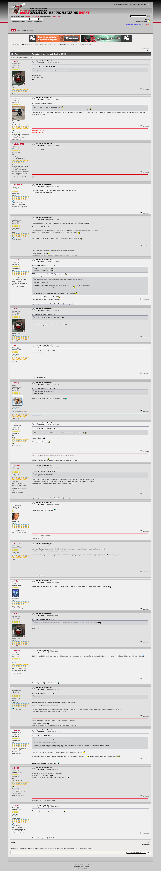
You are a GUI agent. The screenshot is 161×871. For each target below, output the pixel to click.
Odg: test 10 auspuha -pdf (44, 61)
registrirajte (36, 16)
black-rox (17, 98)
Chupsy (17, 503)
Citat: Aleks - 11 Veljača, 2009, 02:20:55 (43, 619)
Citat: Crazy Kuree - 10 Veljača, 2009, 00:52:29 (44, 66)
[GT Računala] (13, 238)
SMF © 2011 (80, 864)
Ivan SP (17, 345)
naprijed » (147, 48)
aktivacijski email (56, 16)
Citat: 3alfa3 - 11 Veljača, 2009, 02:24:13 (43, 693)
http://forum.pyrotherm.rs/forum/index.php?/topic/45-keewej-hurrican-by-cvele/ (53, 304)
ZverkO (16, 768)
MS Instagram (133, 4)
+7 (18, 100)
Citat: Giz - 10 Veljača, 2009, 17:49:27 (42, 276)
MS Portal (116, 4)
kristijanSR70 (19, 144)
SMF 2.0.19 (73, 864)
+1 (18, 146)
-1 (18, 507)
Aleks (16, 581)
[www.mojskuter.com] (13, 201)
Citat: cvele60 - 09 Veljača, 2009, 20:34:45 (43, 103)
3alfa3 (68, 44)
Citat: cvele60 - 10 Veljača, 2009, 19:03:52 (43, 314)
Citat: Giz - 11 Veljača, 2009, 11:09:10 (42, 735)
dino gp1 (17, 383)
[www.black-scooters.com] (13, 131)
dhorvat (17, 650)
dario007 (72, 44)
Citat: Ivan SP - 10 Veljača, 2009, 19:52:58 (43, 388)
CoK (77, 44)
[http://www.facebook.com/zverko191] (13, 787)
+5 (18, 388)
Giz (15, 218)
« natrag (143, 48)
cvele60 (16, 260)
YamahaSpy (18, 185)
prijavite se (27, 16)
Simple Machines (88, 864)
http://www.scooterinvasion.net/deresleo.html (45, 706)
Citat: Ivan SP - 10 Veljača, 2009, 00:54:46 (43, 265)
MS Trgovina (142, 4)
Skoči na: (123, 852)
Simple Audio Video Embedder (81, 866)
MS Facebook (124, 4)
